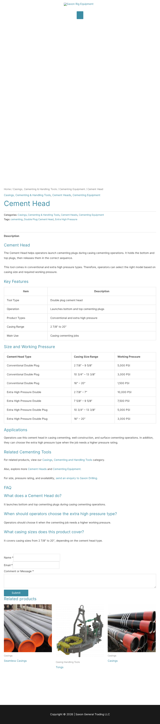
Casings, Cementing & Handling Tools (35, 189)
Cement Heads (61, 195)
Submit (16, 592)
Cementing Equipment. (67, 469)
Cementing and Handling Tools (73, 459)
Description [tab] (11, 236)
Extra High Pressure (66, 219)
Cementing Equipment (72, 189)
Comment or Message (19, 571)
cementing (17, 219)
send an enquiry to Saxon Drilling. (77, 478)
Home (7, 189)
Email (8, 565)
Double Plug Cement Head (39, 219)
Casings (47, 459)
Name (8, 557)
